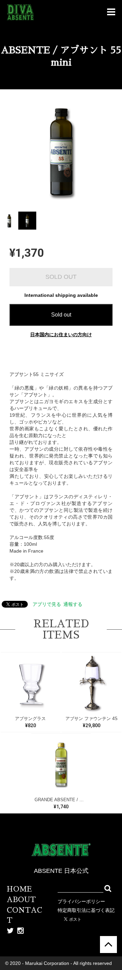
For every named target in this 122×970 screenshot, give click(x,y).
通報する (72, 604)
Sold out (61, 315)
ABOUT (21, 899)
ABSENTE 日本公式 (61, 870)
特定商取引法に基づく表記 (86, 910)
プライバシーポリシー (81, 901)
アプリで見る (47, 604)
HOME (19, 889)
